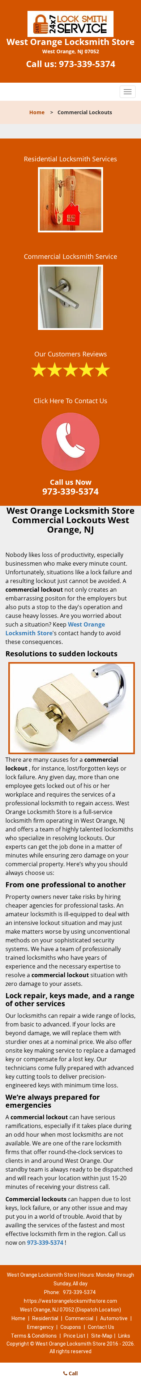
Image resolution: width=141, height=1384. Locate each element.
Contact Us (101, 1327)
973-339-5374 (87, 64)
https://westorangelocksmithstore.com (70, 1301)
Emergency (40, 1327)
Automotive (114, 1318)
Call (72, 1373)
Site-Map (101, 1336)
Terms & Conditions (34, 1336)
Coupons (70, 1327)
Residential (45, 1318)
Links (124, 1336)
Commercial (79, 1318)
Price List (74, 1336)
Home (36, 112)
